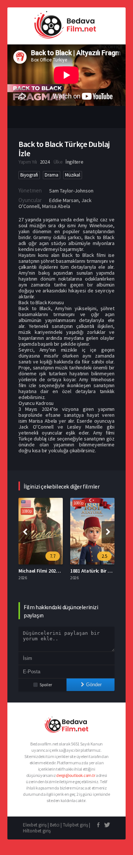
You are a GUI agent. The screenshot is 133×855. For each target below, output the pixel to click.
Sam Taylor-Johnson (71, 190)
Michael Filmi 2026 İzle (42, 570)
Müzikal (72, 175)
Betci (54, 825)
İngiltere (74, 161)
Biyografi (29, 175)
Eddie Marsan (64, 200)
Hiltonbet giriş (37, 831)
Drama (51, 175)
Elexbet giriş (35, 825)
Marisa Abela (56, 206)
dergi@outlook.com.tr (75, 775)
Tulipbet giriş (75, 825)
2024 (45, 161)
